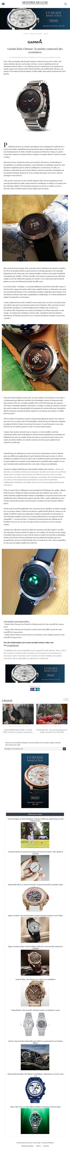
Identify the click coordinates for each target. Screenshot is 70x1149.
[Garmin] (35, 40)
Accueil (26, 33)
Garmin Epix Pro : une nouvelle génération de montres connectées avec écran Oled (52, 731)
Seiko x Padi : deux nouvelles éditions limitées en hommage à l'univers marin (35, 1107)
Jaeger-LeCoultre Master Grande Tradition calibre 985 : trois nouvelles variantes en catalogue (35, 947)
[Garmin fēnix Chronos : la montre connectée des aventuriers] (35, 76)
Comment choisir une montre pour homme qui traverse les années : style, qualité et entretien (35, 853)
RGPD (38, 1146)
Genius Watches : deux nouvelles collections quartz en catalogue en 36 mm (35, 1010)
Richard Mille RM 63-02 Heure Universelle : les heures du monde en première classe (35, 884)
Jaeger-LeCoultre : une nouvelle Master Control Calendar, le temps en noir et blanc (35, 915)
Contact (46, 1146)
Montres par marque (36, 33)
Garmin (46, 33)
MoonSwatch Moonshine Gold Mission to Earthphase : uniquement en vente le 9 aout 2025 (35, 1075)
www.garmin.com (12, 645)
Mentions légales (27, 1146)
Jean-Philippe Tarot (17, 57)
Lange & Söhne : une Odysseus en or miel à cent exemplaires (35, 979)
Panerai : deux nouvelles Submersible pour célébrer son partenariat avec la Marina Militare (35, 1042)
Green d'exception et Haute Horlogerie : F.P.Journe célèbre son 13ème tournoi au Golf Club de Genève (35, 820)
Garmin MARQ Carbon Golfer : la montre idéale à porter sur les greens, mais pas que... (18, 731)
